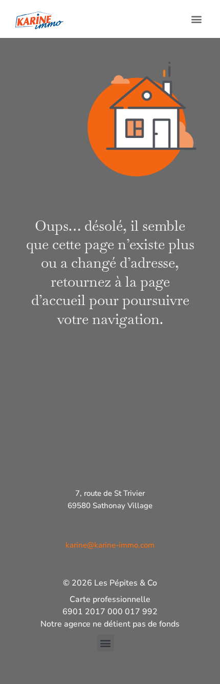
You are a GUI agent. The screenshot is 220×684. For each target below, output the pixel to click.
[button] (196, 18)
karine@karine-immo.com (110, 545)
